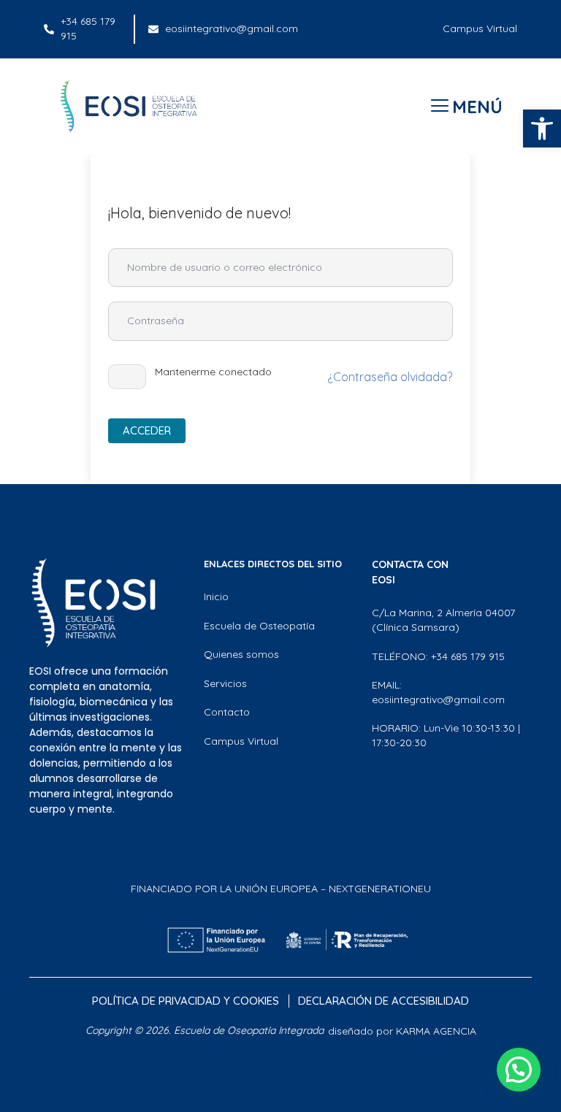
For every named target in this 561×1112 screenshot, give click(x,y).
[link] (542, 128)
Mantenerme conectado (213, 371)
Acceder (147, 430)
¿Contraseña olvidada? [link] (389, 376)
